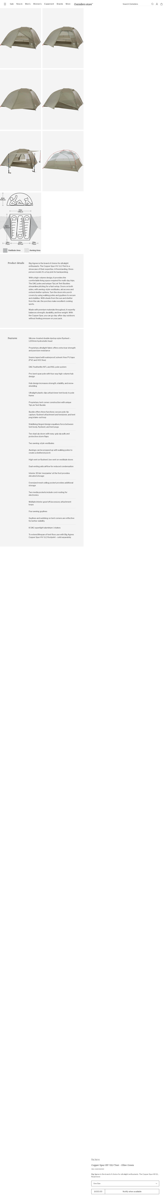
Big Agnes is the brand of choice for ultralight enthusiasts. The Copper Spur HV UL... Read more (125, 1175)
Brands (60, 4)
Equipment (49, 4)
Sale (12, 4)
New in (19, 4)
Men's (28, 4)
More (68, 4)
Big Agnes (95, 1159)
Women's (37, 4)
